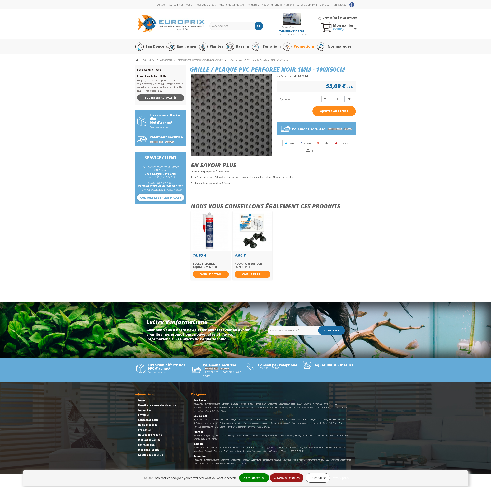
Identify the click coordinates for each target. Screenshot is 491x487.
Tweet (291, 143)
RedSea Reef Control (298, 419)
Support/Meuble (212, 403)
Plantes (216, 46)
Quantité (285, 99)
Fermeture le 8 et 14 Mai (152, 76)
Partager (307, 143)
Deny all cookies (288, 478)
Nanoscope (255, 423)
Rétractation (146, 445)
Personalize (318, 478)
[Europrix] (171, 23)
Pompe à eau (247, 403)
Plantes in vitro (313, 435)
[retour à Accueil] (139, 60)
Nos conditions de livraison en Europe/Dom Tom (289, 4)
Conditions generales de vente (157, 405)
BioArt (324, 435)
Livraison (143, 415)
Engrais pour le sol (202, 438)
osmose (265, 423)
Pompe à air (260, 403)
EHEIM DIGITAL (304, 403)
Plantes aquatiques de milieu (265, 435)
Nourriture (317, 403)
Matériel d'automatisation (304, 407)
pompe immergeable (272, 459)
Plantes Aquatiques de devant (237, 435)
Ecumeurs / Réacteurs (264, 419)
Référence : (285, 76)
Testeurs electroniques (267, 407)
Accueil (161, 4)
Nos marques (340, 46)
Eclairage (235, 403)
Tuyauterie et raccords (328, 407)
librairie (215, 438)
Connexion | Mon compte (340, 17)
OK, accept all (255, 478)
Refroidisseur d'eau (287, 403)
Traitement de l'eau (240, 407)
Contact (324, 4)
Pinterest (342, 143)
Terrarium (272, 46)
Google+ (325, 143)
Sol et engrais (285, 407)
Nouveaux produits (150, 435)
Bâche (196, 447)
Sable (222, 426)
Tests (253, 407)
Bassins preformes (209, 447)
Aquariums (198, 403)
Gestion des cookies (150, 455)
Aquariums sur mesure (232, 4)
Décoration (198, 411)
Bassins (243, 46)
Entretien (344, 407)
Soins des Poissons (221, 407)
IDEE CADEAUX (212, 411)
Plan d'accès (339, 4)
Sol (244, 451)
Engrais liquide (341, 435)
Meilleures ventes (149, 440)
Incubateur (220, 463)
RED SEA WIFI (281, 419)
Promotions (304, 46)
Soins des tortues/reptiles (294, 459)
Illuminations (339, 447)
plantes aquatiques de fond (292, 435)
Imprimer (317, 151)
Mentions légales (149, 450)
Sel (216, 426)
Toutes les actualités (161, 97)
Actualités (253, 4)
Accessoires (262, 451)
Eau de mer (187, 46)
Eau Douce (155, 46)
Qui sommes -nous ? (180, 4)
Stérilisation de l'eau (202, 407)
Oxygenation (270, 447)
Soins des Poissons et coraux (305, 423)
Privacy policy (340, 478)
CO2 (335, 403)
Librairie (224, 411)
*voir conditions (159, 127)
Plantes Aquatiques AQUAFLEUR (208, 435)
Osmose (327, 403)
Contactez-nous (148, 420)
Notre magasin (147, 425)
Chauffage (272, 403)
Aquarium (198, 419)
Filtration (225, 403)
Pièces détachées (205, 4)
